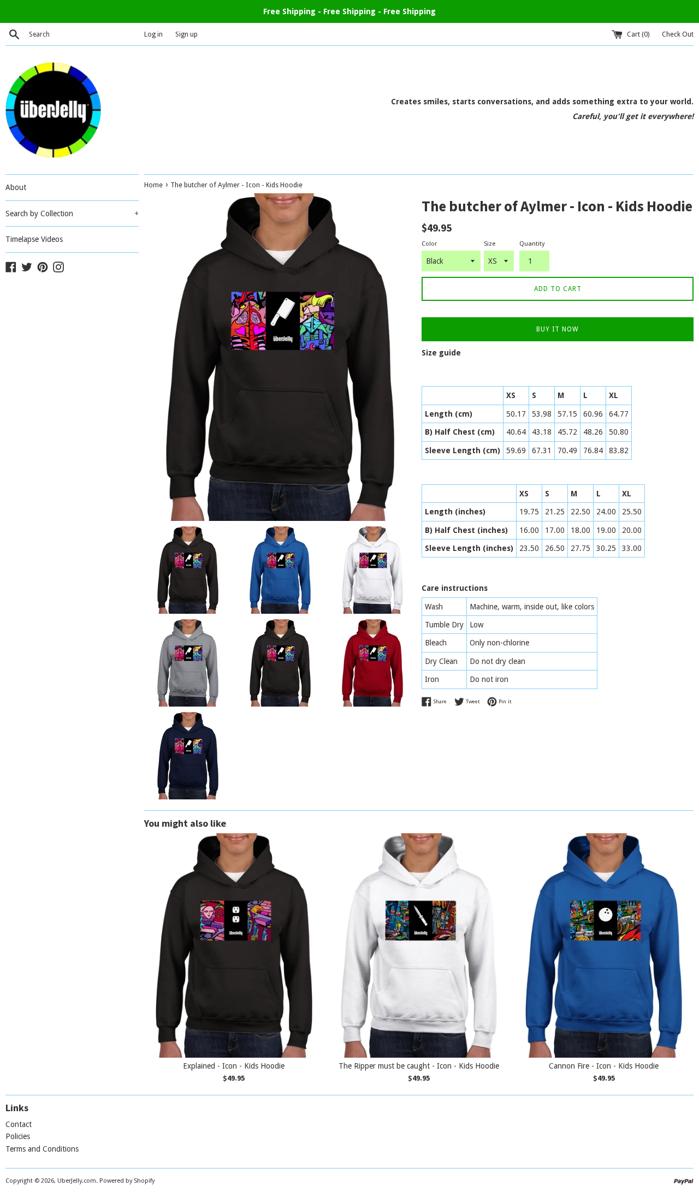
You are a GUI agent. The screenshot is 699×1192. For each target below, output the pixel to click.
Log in (153, 34)
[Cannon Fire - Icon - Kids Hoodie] (604, 945)
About (15, 187)
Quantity (531, 243)
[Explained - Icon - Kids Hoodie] (234, 945)
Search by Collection (72, 213)
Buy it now (557, 329)
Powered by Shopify (127, 1180)
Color (429, 243)
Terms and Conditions (42, 1148)
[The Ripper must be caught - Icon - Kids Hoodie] (419, 945)
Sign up (186, 34)
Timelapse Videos (34, 239)
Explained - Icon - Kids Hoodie (234, 1065)
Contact (18, 1124)
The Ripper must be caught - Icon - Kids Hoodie (419, 1065)
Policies (17, 1136)
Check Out (678, 34)
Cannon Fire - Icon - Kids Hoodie (604, 1065)
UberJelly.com (76, 1180)
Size (489, 243)
